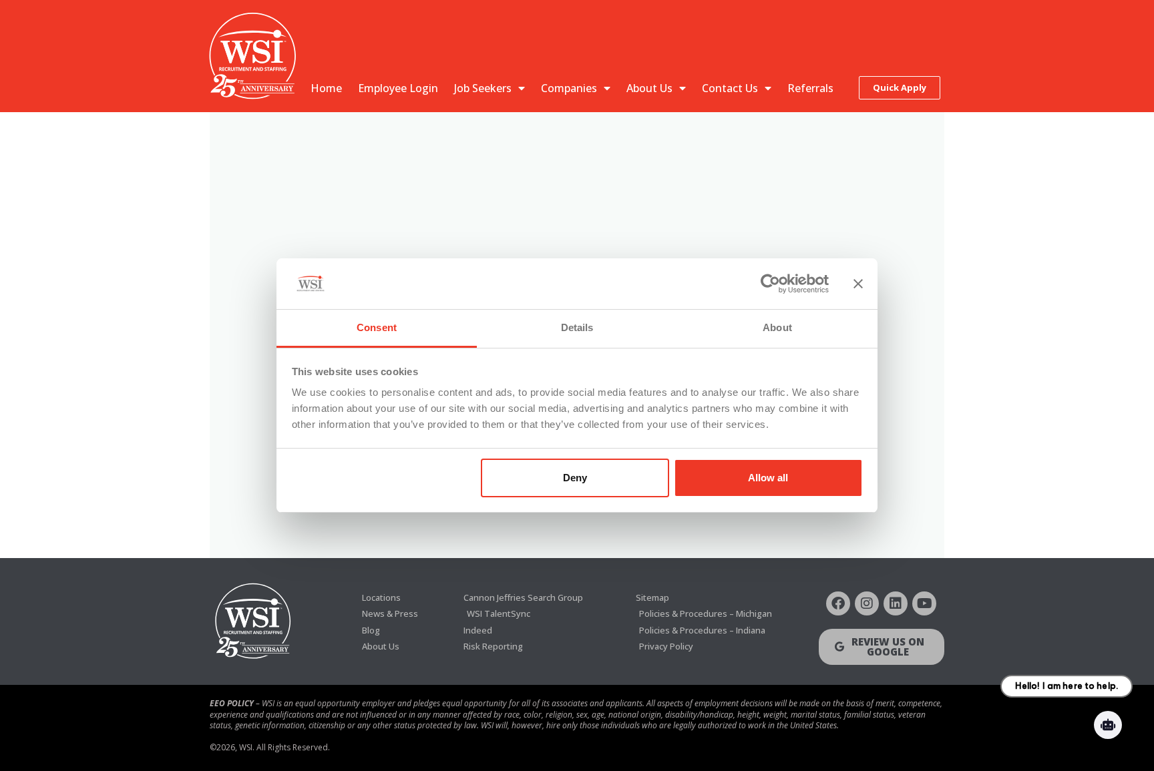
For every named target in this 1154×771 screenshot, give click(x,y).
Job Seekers (483, 88)
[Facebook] (838, 603)
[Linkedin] (896, 603)
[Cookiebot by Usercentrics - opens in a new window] (770, 284)
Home (326, 88)
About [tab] (777, 327)
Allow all (768, 477)
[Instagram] (867, 603)
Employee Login (398, 88)
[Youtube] (924, 603)
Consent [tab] (377, 327)
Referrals (810, 88)
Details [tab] (577, 327)
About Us (649, 88)
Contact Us (730, 88)
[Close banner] (858, 283)
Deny (575, 477)
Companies (569, 88)
